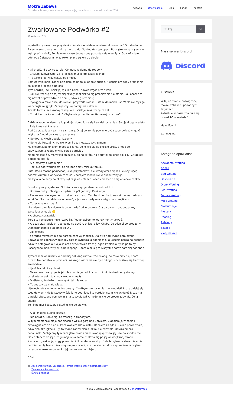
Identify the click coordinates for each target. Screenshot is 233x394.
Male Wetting (169, 200)
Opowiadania (155, 7)
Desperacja (58, 365)
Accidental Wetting (41, 365)
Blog (171, 7)
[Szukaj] (200, 29)
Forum (183, 7)
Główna (137, 7)
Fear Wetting (169, 190)
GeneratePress (138, 388)
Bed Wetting (168, 173)
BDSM (165, 168)
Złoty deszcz (169, 233)
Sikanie (165, 227)
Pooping (166, 217)
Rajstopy (103, 365)
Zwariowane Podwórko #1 (45, 369)
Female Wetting (74, 365)
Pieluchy (166, 211)
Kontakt (198, 7)
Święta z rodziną (40, 372)
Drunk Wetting (170, 184)
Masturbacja (169, 206)
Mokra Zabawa (42, 6)
